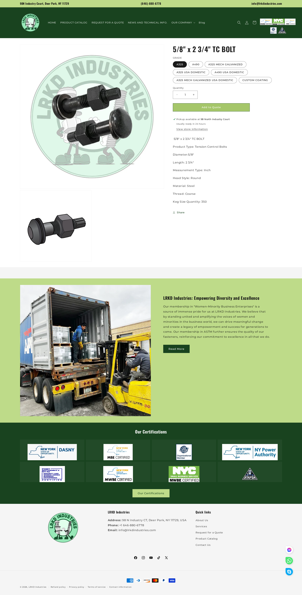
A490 (195, 64)
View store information (192, 129)
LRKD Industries (38, 587)
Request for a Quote (209, 532)
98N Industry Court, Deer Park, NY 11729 (44, 3)
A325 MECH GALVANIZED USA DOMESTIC (205, 80)
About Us (202, 520)
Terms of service (97, 587)
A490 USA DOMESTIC (229, 72)
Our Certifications (151, 493)
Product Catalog (207, 538)
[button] (183, 22)
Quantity (178, 87)
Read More (176, 349)
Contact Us (203, 544)
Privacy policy (76, 587)
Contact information (120, 587)
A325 (180, 64)
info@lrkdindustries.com (266, 3)
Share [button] (181, 212)
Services (201, 526)
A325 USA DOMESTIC (191, 72)
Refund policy (58, 587)
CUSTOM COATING (255, 80)
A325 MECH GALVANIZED (225, 64)
